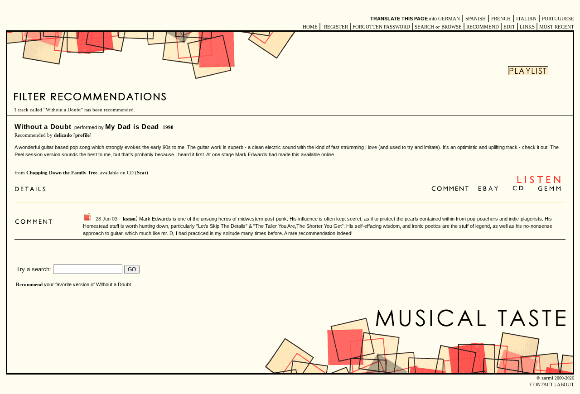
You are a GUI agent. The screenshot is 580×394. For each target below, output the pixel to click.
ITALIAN (526, 18)
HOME (310, 26)
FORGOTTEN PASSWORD (381, 26)
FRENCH (501, 18)
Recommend (29, 284)
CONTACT (541, 384)
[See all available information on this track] (32, 189)
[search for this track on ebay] (488, 189)
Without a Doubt (43, 126)
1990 (168, 127)
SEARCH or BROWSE (438, 26)
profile (82, 135)
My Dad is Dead (132, 126)
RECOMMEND (482, 26)
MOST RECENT (556, 26)
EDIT (509, 26)
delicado (63, 135)
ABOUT (565, 384)
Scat (141, 172)
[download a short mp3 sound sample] (539, 182)
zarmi (547, 377)
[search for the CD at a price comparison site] (518, 189)
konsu (129, 218)
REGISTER (336, 26)
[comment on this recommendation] (452, 189)
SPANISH (475, 18)
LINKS (527, 26)
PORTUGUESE (558, 18)
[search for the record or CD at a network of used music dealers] (550, 189)
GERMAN (449, 18)
